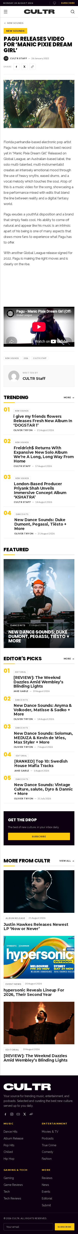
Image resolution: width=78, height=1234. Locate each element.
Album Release (13, 1138)
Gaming (9, 1178)
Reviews (47, 1178)
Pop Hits (9, 1145)
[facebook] (5, 1114)
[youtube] (18, 1114)
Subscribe (68, 3)
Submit (46, 1205)
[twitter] (24, 1114)
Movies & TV (50, 1131)
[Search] (72, 11)
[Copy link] (32, 67)
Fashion (47, 1158)
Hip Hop (9, 1158)
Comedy (47, 1151)
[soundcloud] (31, 1114)
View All (66, 860)
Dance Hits (10, 1131)
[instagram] (12, 1114)
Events (46, 1191)
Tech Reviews (12, 1198)
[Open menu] (5, 11)
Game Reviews (13, 1184)
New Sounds (15, 23)
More (69, 397)
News (45, 1184)
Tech (7, 1191)
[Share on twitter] (24, 67)
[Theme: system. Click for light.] (54, 3)
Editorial (47, 1198)
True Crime (49, 1145)
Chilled (8, 1151)
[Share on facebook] (16, 67)
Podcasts (48, 1138)
